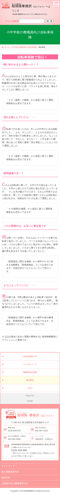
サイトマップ (8, 466)
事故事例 (30, 380)
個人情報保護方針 (10, 472)
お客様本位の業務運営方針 (14, 483)
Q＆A (30, 388)
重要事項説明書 (30, 372)
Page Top (30, 395)
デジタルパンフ (30, 364)
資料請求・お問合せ (44, 437)
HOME (30, 401)
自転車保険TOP (30, 356)
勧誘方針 (5, 477)
